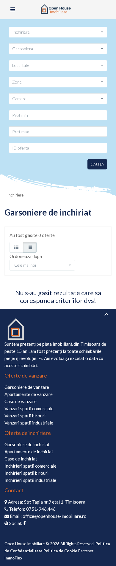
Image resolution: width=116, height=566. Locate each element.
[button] (58, 32)
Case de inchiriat (20, 458)
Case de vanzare (20, 401)
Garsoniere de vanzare (26, 387)
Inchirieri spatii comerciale (30, 465)
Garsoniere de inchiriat (27, 444)
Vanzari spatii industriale (28, 422)
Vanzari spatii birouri (25, 415)
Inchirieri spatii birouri (26, 473)
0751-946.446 (41, 509)
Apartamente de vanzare (28, 394)
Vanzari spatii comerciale (29, 408)
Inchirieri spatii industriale (30, 480)
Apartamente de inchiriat (28, 451)
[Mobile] (12, 9)
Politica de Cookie (60, 550)
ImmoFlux (13, 558)
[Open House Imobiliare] (58, 9)
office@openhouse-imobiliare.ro (55, 516)
